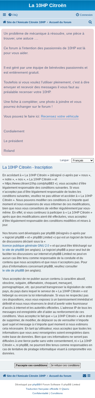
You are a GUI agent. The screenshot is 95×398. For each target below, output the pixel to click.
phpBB (36, 384)
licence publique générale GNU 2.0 (25, 245)
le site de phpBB (13, 250)
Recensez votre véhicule (60, 116)
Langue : (65, 160)
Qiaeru (65, 389)
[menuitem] (13, 15)
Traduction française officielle (42, 389)
